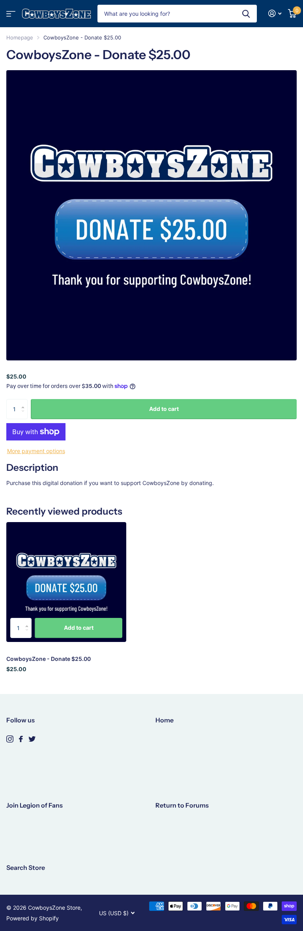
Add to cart (164, 408)
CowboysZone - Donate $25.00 (48, 658)
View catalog (10, 13)
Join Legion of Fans (34, 805)
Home (164, 720)
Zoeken (246, 13)
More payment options (36, 451)
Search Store (25, 867)
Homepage (19, 37)
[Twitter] (32, 739)
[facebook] (21, 739)
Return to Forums (182, 805)
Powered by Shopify (32, 918)
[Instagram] (9, 739)
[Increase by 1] (25, 402)
